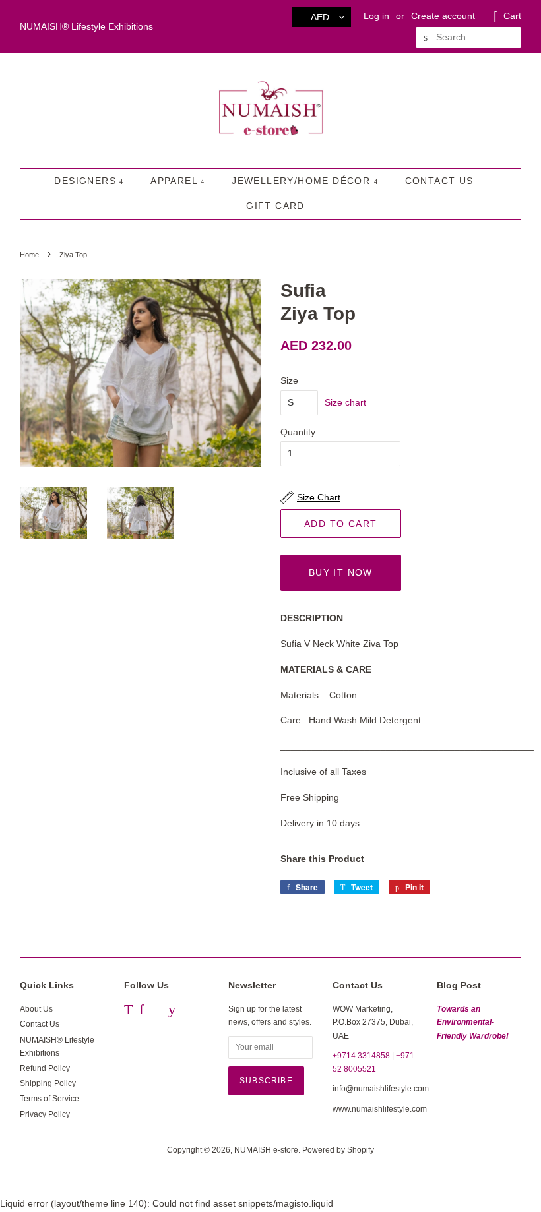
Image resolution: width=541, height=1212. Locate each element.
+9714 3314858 (361, 1055)
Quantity (297, 432)
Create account (443, 16)
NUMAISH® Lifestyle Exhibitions (86, 26)
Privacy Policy (45, 1114)
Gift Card (275, 205)
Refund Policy (45, 1068)
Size (289, 380)
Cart (512, 16)
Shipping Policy (48, 1083)
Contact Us (439, 180)
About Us (36, 1009)
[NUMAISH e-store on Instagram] (156, 1011)
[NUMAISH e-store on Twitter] (128, 1011)
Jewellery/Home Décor (302, 180)
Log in (376, 16)
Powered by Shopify (338, 1150)
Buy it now (341, 572)
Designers (86, 180)
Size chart (345, 402)
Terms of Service (49, 1098)
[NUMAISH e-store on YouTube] (171, 1011)
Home (29, 254)
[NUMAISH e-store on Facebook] (141, 1011)
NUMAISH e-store (266, 1150)
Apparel (175, 180)
